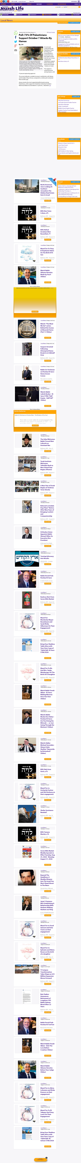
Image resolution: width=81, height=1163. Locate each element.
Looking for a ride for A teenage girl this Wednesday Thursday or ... (68, 190)
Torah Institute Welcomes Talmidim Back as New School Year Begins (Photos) (46, 465)
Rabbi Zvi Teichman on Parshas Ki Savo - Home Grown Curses (47, 373)
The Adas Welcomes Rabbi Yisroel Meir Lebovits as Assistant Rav (47, 442)
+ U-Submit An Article (74, 22)
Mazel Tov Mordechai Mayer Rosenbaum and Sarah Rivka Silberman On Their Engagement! (47, 623)
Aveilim (77, 53)
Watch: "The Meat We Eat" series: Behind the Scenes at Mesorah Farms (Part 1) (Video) (47, 328)
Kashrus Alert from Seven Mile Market (47, 598)
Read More (47, 200)
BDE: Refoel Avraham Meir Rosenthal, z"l (45, 232)
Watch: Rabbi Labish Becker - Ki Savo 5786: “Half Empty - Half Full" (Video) (46, 396)
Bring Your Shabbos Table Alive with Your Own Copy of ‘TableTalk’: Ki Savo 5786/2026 (47, 648)
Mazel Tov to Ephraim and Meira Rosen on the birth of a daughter (47, 951)
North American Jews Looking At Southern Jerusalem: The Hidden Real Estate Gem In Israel (47, 190)
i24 (35, 32)
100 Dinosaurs (62, 149)
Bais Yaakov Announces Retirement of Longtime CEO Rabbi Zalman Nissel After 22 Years (45, 1000)
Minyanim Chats (62, 147)
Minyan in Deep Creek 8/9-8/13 (66, 143)
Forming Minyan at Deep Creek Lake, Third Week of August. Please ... (68, 197)
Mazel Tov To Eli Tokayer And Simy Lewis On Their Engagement (47, 1113)
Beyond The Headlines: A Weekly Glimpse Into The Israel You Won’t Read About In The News (47, 880)
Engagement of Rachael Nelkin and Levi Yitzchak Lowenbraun (68, 44)
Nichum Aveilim (62, 4)
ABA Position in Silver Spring (65, 151)
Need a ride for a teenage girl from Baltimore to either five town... (67, 186)
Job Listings (61, 96)
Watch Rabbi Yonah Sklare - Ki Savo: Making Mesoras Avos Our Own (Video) (47, 694)
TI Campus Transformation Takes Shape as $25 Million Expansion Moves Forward (47, 974)
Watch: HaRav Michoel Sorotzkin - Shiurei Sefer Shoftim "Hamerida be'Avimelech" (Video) (47, 748)
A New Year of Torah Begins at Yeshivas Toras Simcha (47, 488)
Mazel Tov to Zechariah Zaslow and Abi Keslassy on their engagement (47, 791)
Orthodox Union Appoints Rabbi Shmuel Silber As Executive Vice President (46, 536)
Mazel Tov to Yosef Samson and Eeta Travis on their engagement (47, 928)
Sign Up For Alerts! (62, 22)
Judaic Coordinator (63, 106)
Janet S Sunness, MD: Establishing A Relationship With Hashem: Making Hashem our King (47, 905)
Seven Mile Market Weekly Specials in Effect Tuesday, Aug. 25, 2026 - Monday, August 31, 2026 (47, 855)
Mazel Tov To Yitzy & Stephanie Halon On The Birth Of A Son (47, 251)
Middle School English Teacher (66, 108)
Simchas (29, 4)
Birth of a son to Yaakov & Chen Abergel (68, 35)
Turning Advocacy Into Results (47, 557)
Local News (7, 20)
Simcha (77, 31)
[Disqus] (35, 116)
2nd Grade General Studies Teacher (67, 102)
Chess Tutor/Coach (63, 145)
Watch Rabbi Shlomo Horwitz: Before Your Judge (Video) (47, 1069)
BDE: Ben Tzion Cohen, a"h (45, 212)
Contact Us (77, 4)
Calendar (3, 4)
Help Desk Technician (63, 100)
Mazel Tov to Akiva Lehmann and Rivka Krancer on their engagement (47, 1091)
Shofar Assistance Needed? (46, 811)
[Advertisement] (42, 92)
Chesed (13, 4)
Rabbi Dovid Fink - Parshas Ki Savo (47, 577)
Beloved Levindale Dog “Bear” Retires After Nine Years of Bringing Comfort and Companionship (47, 511)
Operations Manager (63, 104)
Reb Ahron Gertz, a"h (63, 61)
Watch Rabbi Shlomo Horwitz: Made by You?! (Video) (46, 273)
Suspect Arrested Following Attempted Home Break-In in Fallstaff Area (47, 351)
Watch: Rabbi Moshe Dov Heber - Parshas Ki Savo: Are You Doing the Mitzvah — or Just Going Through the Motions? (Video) (47, 721)
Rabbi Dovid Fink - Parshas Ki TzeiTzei (47, 1023)
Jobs (21, 4)
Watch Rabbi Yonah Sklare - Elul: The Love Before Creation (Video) (47, 1047)
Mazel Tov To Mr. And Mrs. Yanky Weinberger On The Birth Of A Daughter (47, 671)
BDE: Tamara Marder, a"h (45, 833)
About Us (32, 1)
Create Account (22, 1)
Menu (75, 1)
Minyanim (39, 4)
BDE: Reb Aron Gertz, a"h (45, 770)
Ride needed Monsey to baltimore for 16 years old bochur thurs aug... (68, 193)
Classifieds (50, 4)
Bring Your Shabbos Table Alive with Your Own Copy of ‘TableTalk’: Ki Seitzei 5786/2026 (47, 1136)
